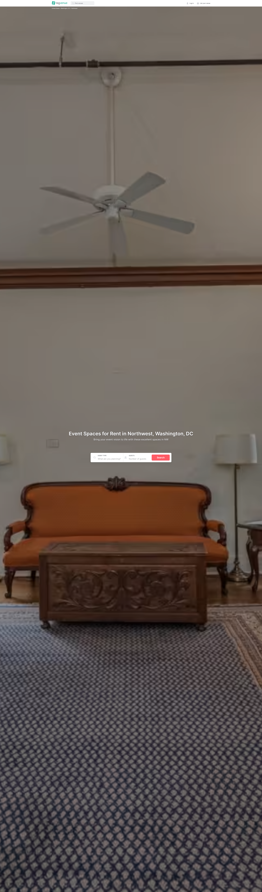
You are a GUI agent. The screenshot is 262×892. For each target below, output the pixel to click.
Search (161, 457)
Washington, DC (65, 8)
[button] (82, 3)
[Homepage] (59, 3)
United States (56, 8)
